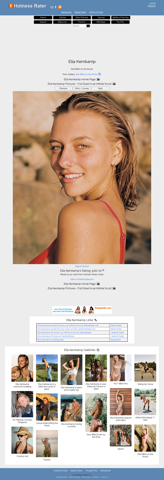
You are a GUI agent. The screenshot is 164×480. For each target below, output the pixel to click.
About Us (104, 477)
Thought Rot (91, 470)
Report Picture (82, 266)
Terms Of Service (74, 477)
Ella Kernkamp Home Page (80, 79)
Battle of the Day (121, 17)
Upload (101, 17)
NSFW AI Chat (96, 12)
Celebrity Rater (117, 332)
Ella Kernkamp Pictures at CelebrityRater (56, 336)
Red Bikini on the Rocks (87, 74)
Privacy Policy (86, 477)
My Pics (120, 22)
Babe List (62, 22)
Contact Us (96, 477)
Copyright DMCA (61, 477)
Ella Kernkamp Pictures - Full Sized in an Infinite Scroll (80, 83)
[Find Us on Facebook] (55, 7)
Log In (153, 3)
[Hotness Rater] (28, 7)
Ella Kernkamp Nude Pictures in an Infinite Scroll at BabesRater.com (68, 325)
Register (152, 6)
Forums (81, 22)
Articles (62, 17)
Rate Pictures (81, 17)
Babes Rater (80, 12)
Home (43, 17)
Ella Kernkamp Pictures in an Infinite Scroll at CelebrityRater (64, 332)
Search (43, 22)
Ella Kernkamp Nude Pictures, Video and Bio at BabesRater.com (66, 329)
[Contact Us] (52, 7)
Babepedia (66, 12)
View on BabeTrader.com (82, 279)
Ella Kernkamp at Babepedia (51, 340)
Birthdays (101, 22)
